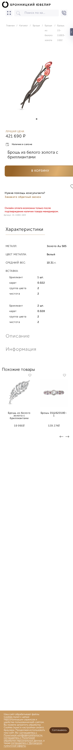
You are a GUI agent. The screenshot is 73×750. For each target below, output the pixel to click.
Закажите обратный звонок (23, 197)
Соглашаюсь (59, 730)
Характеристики (24, 229)
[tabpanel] (36, 85)
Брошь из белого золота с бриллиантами (19, 414)
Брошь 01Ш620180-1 (54, 414)
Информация (21, 349)
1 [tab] (36, 119)
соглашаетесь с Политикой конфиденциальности (23, 734)
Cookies (8, 717)
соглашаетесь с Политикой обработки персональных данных (23, 739)
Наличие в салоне (22, 144)
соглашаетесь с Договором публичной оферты (23, 744)
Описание (18, 336)
